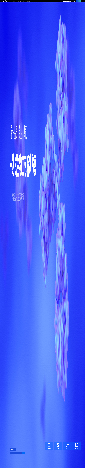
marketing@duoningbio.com (67, 1)
